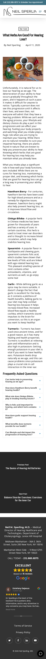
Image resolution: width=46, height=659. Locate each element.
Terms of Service (23, 625)
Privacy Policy (23, 632)
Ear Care (23, 29)
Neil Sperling (14, 45)
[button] (40, 11)
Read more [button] (10, 610)
